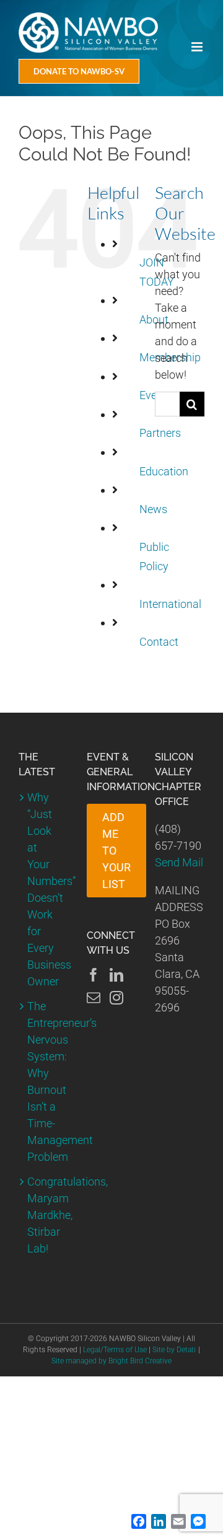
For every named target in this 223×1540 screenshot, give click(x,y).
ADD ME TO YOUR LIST (116, 851)
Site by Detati (174, 1349)
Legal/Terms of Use (115, 1349)
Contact (158, 641)
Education (163, 471)
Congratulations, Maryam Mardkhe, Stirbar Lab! (44, 1215)
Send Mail (179, 862)
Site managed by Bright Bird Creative (111, 1361)
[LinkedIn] (116, 975)
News (153, 509)
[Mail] (93, 998)
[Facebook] (93, 975)
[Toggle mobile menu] (197, 46)
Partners (160, 432)
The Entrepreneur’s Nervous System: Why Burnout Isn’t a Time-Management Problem (44, 1081)
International (170, 603)
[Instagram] (116, 998)
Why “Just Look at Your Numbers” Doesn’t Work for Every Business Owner (44, 889)
